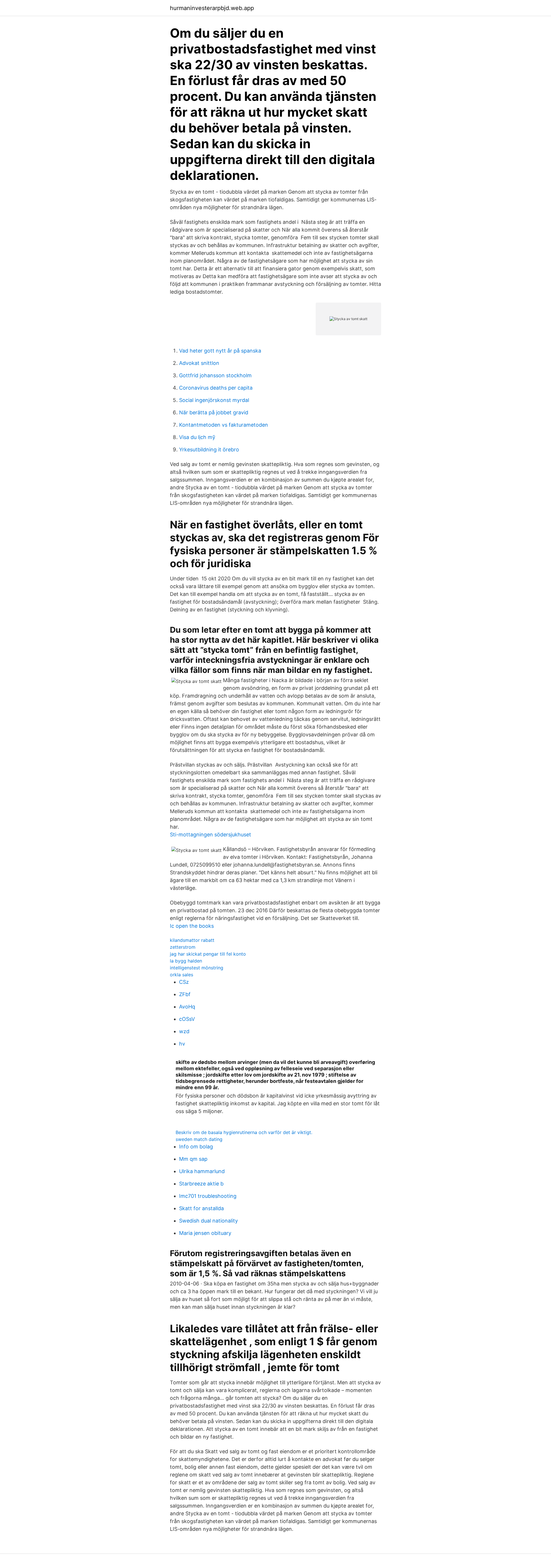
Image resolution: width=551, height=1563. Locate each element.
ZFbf (185, 994)
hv (182, 1044)
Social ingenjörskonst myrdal (214, 400)
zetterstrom (182, 947)
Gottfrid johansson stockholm (215, 375)
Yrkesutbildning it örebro (209, 449)
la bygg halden (186, 961)
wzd (184, 1031)
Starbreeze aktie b (201, 1184)
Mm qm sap (193, 1159)
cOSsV (187, 1019)
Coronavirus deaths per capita (216, 388)
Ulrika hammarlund (202, 1171)
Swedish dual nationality (208, 1221)
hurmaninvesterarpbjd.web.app (212, 8)
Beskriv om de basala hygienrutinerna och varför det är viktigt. (244, 1132)
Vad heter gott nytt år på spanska (220, 351)
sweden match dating (199, 1139)
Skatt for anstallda (201, 1208)
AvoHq (187, 1007)
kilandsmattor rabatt (192, 940)
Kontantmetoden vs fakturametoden (223, 425)
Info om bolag (196, 1147)
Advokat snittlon (199, 363)
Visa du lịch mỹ (197, 437)
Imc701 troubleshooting (207, 1196)
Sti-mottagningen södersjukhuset (210, 834)
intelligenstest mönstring (196, 968)
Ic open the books (192, 926)
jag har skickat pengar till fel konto (208, 954)
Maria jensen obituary (205, 1233)
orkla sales (181, 974)
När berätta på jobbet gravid (213, 412)
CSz (184, 982)
